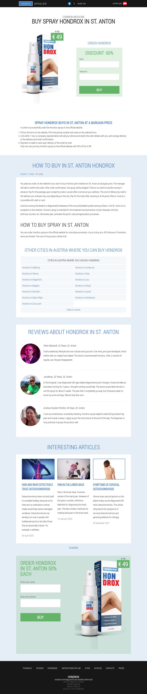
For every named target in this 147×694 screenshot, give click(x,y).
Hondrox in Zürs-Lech (31, 303)
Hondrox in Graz (82, 273)
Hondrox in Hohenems (85, 297)
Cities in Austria (73, 309)
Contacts (110, 668)
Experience (52, 668)
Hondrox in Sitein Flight (32, 297)
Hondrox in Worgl (83, 285)
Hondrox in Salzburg (31, 267)
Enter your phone (28, 597)
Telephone (83, 72)
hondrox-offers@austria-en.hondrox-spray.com (73, 679)
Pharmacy (27, 668)
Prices (121, 668)
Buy (99, 90)
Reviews (39, 668)
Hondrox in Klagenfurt (32, 279)
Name (81, 59)
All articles (73, 547)
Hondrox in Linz (82, 279)
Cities (87, 668)
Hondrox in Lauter (83, 291)
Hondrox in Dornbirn (31, 291)
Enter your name (27, 582)
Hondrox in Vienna (30, 273)
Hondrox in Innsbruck (84, 267)
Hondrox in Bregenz (30, 285)
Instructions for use (71, 668)
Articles (98, 668)
